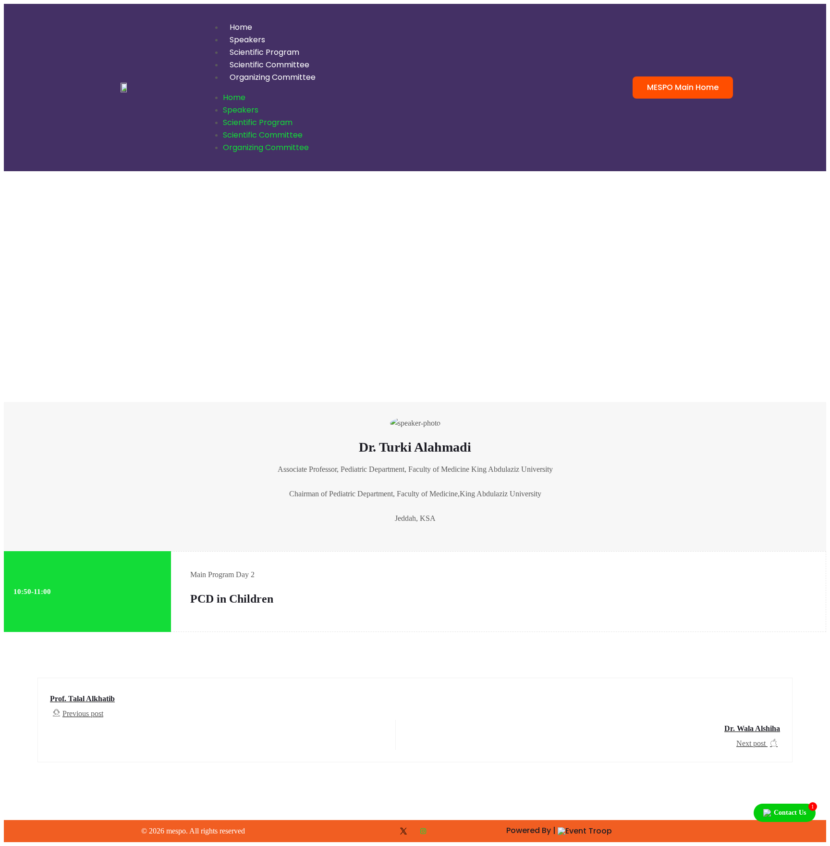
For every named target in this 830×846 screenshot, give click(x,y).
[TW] (405, 831)
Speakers (247, 39)
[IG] (424, 831)
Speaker (21, 352)
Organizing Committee (273, 77)
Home (241, 27)
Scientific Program (264, 52)
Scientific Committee (269, 64)
